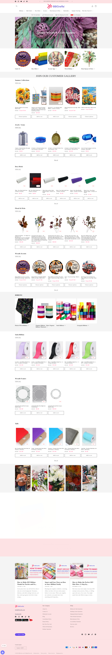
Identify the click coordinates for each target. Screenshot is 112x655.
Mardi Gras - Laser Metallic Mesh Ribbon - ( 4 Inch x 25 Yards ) (55, 108)
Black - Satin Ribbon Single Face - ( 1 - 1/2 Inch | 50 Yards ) (56, 362)
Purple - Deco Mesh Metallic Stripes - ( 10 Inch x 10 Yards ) (76, 191)
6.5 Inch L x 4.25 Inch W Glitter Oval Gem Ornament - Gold (55, 149)
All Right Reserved (28, 653)
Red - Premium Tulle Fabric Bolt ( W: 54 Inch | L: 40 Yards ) (22, 449)
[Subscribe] (67, 553)
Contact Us (45, 611)
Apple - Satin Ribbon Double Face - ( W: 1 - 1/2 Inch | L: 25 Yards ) (88, 362)
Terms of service (51, 653)
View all (56, 160)
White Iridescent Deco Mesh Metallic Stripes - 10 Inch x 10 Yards (49, 191)
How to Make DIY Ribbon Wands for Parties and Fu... (27, 583)
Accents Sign (51, 68)
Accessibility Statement (75, 621)
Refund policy (36, 653)
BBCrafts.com (21, 653)
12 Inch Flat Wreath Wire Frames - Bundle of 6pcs (55, 406)
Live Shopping (77, 14)
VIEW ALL (18, 127)
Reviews (72, 626)
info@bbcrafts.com (20, 610)
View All (18, 83)
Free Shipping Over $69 (63, 14)
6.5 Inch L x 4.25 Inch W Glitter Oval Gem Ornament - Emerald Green (72, 149)
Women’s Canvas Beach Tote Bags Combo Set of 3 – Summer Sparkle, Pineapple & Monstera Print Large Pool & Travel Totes (39, 109)
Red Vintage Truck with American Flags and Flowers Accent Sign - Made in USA (88, 278)
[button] (16, 6)
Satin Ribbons (60, 325)
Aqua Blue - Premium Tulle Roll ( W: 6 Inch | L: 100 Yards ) (89, 449)
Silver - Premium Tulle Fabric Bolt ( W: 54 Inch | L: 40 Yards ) (72, 449)
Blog (44, 616)
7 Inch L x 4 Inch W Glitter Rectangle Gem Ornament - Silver (22, 149)
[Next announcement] (72, 1)
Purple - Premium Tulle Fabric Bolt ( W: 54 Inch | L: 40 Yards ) (39, 449)
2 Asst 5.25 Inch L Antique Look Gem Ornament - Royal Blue (88, 149)
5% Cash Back (37, 14)
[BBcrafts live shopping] (31, 620)
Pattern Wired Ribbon (21, 325)
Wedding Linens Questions (76, 611)
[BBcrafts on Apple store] (18, 620)
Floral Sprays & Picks (87, 68)
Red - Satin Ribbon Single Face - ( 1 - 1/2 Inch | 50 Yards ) (72, 362)
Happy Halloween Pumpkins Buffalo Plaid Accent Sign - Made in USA (39, 277)
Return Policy (46, 621)
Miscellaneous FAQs (75, 619)
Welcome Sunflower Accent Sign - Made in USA (21, 108)
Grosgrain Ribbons (82, 325)
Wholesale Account (48, 14)
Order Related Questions (75, 616)
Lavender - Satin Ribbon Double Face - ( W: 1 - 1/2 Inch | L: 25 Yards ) (23, 362)
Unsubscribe (18, 614)
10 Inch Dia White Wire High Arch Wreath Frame (38, 406)
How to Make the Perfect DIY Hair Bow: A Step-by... (82, 583)
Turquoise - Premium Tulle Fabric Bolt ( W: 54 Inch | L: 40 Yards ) (56, 449)
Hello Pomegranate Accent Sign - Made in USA (72, 108)
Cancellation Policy (47, 619)
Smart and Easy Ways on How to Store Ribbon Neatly (55, 583)
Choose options (23, 116)
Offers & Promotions (47, 626)
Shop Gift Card (67, 515)
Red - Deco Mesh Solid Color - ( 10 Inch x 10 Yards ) (35, 191)
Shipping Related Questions (76, 614)
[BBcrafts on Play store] (25, 620)
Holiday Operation (47, 629)
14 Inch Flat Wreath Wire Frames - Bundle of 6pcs (22, 406)
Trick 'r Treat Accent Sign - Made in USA (72, 277)
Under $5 (17, 68)
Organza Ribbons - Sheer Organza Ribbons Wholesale (45, 326)
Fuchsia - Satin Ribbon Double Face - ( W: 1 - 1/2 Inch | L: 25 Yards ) (39, 362)
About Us (45, 609)
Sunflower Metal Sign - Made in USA (88, 107)
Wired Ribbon (68, 68)
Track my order (73, 624)
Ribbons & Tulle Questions (76, 609)
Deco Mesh (34, 68)
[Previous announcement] (39, 1)
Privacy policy (44, 653)
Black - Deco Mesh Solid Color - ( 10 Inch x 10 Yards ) (62, 191)
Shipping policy (59, 653)
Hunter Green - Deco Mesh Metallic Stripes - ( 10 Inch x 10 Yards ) (90, 191)
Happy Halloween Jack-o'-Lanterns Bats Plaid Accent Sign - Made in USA (22, 277)
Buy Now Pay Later (47, 624)
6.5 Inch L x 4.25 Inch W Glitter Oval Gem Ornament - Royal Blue (39, 149)
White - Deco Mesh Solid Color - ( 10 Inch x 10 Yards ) (21, 191)
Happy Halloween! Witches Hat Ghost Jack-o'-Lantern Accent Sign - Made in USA (56, 278)
